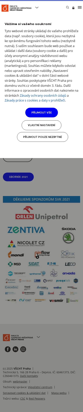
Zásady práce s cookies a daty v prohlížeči (35, 100)
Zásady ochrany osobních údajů (43, 95)
